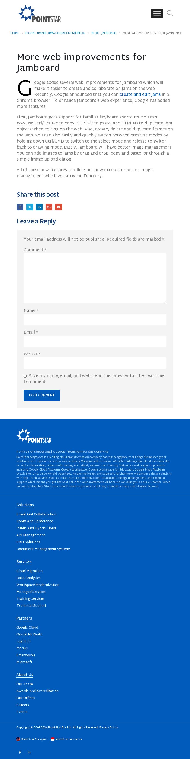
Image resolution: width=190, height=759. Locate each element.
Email (58, 207)
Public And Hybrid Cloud (36, 528)
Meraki (22, 648)
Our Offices (25, 698)
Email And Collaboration (36, 514)
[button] (170, 13)
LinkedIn (39, 207)
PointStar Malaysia (34, 739)
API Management (30, 535)
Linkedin (29, 752)
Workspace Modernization (37, 585)
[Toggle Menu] (157, 13)
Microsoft (24, 662)
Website (32, 354)
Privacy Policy (108, 727)
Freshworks (25, 655)
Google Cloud (27, 628)
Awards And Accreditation (37, 691)
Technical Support (31, 606)
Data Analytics (28, 578)
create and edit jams (140, 95)
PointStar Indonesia (68, 739)
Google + (49, 207)
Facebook (20, 207)
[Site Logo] (39, 13)
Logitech (23, 641)
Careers (22, 705)
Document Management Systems (43, 549)
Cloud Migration (29, 571)
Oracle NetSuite (29, 635)
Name (31, 311)
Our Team (24, 684)
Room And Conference (34, 521)
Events (21, 712)
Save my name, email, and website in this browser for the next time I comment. (94, 379)
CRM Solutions (28, 542)
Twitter (29, 207)
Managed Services (31, 592)
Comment (35, 250)
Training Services (30, 599)
